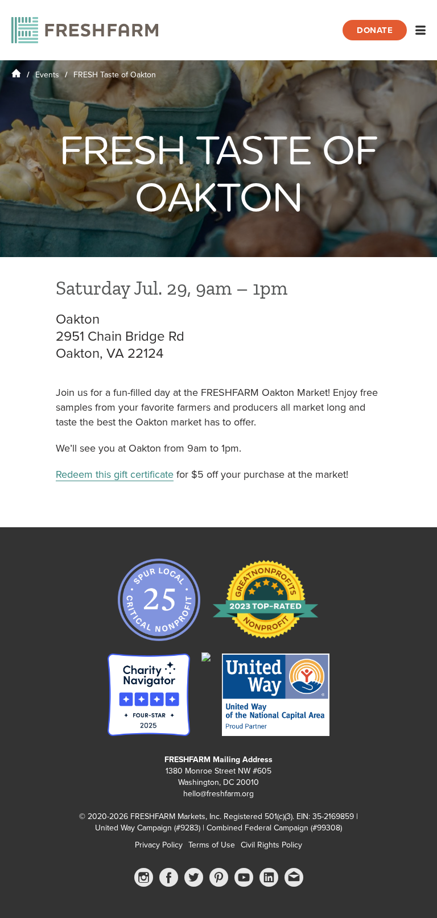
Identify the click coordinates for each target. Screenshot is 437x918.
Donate (375, 30)
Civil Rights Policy (271, 845)
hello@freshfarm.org (218, 794)
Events (47, 75)
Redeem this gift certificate (115, 474)
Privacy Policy (159, 845)
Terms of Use (211, 845)
